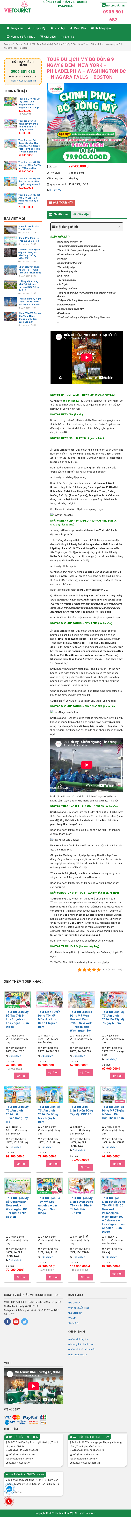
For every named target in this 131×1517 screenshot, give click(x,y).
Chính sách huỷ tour (79, 1339)
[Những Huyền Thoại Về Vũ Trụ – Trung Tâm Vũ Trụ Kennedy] (10, 270)
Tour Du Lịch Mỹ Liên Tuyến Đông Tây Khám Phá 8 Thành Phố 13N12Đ (81, 1205)
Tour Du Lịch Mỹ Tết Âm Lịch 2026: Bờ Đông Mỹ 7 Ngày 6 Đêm (49, 1114)
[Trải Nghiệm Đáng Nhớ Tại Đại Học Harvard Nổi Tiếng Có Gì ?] (10, 284)
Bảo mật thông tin (78, 1354)
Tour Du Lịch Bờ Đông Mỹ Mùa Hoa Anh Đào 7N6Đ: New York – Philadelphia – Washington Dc (29, 146)
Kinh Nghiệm (75, 1313)
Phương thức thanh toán (81, 1344)
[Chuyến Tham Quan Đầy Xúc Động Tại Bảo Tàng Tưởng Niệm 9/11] (10, 252)
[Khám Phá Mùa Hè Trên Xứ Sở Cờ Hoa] (10, 241)
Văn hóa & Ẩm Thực (79, 1308)
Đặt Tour (22, 1076)
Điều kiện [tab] (83, 214)
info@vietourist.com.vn (23, 80)
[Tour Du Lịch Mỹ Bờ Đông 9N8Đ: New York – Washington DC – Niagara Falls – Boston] (17, 1186)
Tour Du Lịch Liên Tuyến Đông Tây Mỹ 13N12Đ (81, 1110)
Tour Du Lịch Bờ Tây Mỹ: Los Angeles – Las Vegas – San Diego (49, 1205)
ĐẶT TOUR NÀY (62, 202)
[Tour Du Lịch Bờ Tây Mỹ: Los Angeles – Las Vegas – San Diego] (49, 1186)
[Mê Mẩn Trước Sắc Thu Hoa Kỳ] (10, 229)
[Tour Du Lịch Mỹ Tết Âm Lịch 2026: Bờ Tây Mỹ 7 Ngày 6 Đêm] (10, 165)
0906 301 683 (23, 71)
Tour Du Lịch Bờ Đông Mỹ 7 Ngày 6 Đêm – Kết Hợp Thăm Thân (113, 1112)
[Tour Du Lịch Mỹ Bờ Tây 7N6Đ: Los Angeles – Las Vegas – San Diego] (10, 101)
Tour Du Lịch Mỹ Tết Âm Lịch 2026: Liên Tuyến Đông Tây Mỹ (29, 181)
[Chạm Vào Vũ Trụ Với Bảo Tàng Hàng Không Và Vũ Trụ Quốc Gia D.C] (10, 316)
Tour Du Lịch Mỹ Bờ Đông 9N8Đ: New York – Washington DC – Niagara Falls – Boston (17, 1207)
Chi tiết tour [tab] (60, 214)
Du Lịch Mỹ (29, 44)
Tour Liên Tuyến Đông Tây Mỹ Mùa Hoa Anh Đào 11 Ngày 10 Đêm (49, 1019)
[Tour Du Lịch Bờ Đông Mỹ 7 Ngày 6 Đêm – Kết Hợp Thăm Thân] (113, 1094)
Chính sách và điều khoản (82, 1349)
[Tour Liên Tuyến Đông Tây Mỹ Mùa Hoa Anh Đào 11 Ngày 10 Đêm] (10, 124)
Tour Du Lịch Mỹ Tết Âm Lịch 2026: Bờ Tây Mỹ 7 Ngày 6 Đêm (29, 165)
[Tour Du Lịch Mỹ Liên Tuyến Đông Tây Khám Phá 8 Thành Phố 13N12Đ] (81, 1186)
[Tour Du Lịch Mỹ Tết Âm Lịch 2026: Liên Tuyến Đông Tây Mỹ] (10, 181)
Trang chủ (9, 44)
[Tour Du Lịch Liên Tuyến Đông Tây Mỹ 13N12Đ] (81, 1094)
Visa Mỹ (73, 1318)
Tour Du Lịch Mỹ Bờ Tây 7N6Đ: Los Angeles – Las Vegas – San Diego (17, 1019)
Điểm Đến (74, 1323)
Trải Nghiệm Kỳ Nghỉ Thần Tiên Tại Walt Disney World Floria (29, 301)
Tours (19, 44)
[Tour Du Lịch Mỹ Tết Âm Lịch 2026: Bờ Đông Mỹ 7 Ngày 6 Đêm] (10, 198)
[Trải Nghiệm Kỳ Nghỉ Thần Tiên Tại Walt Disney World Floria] (10, 302)
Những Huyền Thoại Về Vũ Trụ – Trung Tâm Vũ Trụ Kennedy (29, 270)
